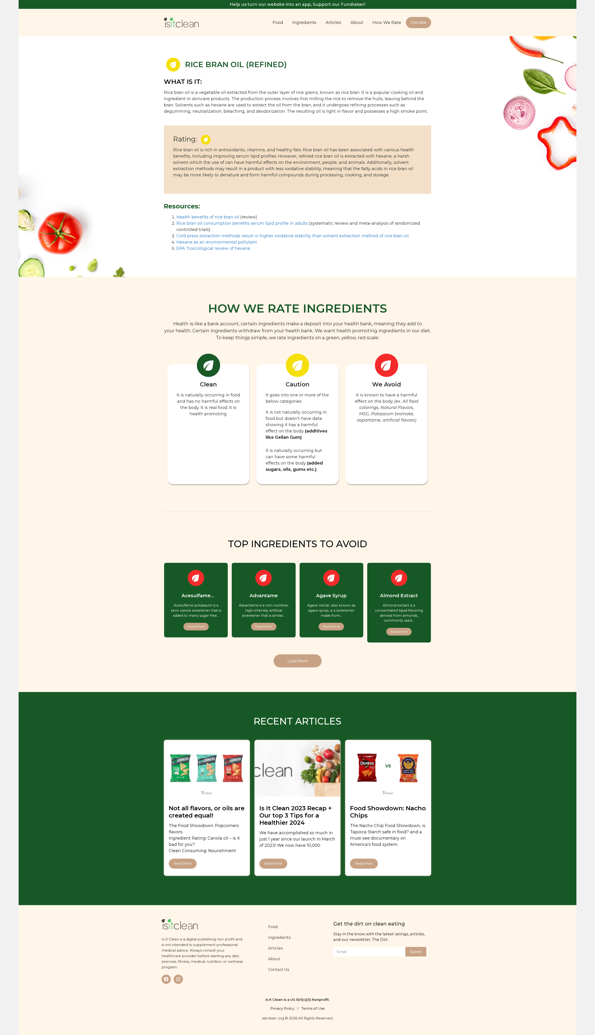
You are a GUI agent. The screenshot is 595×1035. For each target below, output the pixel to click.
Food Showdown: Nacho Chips (388, 811)
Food (278, 22)
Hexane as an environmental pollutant (216, 242)
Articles (333, 22)
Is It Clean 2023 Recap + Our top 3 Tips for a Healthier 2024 (295, 815)
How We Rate (387, 22)
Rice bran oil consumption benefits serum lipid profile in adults (242, 223)
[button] (298, 660)
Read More (183, 863)
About (356, 22)
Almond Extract (399, 595)
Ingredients (304, 22)
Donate (418, 22)
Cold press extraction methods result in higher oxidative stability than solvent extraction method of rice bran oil (292, 235)
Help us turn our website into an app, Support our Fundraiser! (297, 4)
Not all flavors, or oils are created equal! (207, 811)
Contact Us (278, 969)
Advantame (264, 595)
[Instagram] (178, 979)
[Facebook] (166, 979)
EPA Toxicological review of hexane (213, 248)
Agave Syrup (331, 595)
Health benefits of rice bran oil (207, 217)
